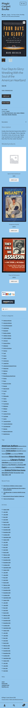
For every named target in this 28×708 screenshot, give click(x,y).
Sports (8, 14)
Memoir (3, 464)
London (21, 462)
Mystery (13, 465)
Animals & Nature (7, 323)
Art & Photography (7, 325)
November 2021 (6, 653)
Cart (21, 704)
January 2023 (6, 618)
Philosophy (6, 396)
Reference (5, 406)
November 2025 (6, 532)
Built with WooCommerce (16, 699)
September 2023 (7, 597)
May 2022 (5, 638)
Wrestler (10, 114)
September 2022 (7, 628)
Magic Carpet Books (6, 6)
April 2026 (5, 519)
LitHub (18, 462)
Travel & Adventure (7, 424)
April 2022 (5, 640)
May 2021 (5, 668)
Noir (17, 464)
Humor (4, 358)
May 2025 (5, 547)
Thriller (22, 472)
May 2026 (5, 517)
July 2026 (5, 512)
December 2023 (6, 590)
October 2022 (6, 625)
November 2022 (6, 623)
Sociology (5, 416)
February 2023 (6, 615)
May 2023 (5, 608)
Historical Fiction (5, 456)
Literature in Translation (12, 462)
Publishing (18, 467)
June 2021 (5, 666)
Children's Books (7, 335)
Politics (5, 401)
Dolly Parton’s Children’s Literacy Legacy (12, 485)
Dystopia (12, 453)
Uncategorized (6, 426)
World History (6, 434)
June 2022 (5, 635)
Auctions (4, 448)
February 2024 (6, 585)
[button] (24, 22)
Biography (5, 330)
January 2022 (6, 648)
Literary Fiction (18, 459)
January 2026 (6, 527)
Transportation (7, 421)
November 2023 (6, 592)
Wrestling (14, 114)
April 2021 (5, 670)
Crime (8, 453)
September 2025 (7, 537)
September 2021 (7, 658)
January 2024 (6, 587)
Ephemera (5, 345)
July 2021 (5, 663)
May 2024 (5, 577)
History (11, 456)
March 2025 (6, 552)
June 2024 (5, 575)
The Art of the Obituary (8, 498)
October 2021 (6, 655)
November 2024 (6, 562)
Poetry (4, 398)
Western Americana (7, 431)
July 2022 (5, 633)
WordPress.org (5, 687)
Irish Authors (4, 460)
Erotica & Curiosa (7, 348)
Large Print (6, 363)
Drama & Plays (6, 343)
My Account (4, 705)
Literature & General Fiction (9, 366)
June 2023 (5, 605)
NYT (25, 465)
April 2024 (5, 580)
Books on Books (7, 333)
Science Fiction (6, 413)
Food (4, 353)
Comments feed (5, 685)
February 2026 (6, 524)
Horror (4, 356)
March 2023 (6, 613)
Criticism (5, 340)
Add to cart (6, 96)
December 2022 (6, 620)
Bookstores (4, 450)
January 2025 (6, 557)
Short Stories (21, 470)
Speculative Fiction (7, 472)
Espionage (16, 453)
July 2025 (5, 542)
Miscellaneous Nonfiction (9, 376)
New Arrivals (6, 388)
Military (5, 373)
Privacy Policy (5, 699)
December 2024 (6, 560)
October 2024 (6, 565)
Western (5, 429)
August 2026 (6, 509)
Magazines (5, 368)
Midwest (22, 113)
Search (14, 705)
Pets (4, 393)
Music (4, 381)
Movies (5, 378)
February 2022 (6, 645)
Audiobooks (6, 328)
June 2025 (5, 545)
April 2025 (5, 550)
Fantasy (5, 350)
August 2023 (6, 600)
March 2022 (6, 643)
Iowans (18, 113)
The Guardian (17, 472)
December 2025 (6, 529)
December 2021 (6, 650)
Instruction (6, 361)
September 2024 (7, 567)
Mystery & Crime (7, 383)
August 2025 (6, 539)
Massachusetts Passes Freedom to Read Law (13, 496)
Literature (5, 462)
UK (10, 475)
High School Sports (8, 113)
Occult (4, 391)
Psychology (6, 403)
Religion (5, 408)
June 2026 (5, 514)
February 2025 (6, 555)
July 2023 (5, 602)
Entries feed (4, 683)
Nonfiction (21, 464)
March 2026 (6, 522)
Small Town (4, 114)
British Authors (11, 451)
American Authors (10, 445)
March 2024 (6, 582)
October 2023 (6, 595)
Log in (3, 681)
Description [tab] (5, 122)
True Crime (5, 475)
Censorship (18, 450)
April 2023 (5, 610)
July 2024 (5, 572)
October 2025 (6, 534)
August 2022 (6, 630)
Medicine (5, 371)
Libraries (8, 460)
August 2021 (6, 660)
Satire (22, 467)
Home (4, 14)
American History (7, 320)
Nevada (5, 386)
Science (5, 411)
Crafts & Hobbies (7, 338)
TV (8, 474)
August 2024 (6, 570)
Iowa (15, 113)
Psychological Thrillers (11, 467)
